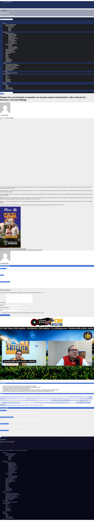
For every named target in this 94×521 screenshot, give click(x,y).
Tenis (7, 54)
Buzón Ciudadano (9, 88)
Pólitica (4, 62)
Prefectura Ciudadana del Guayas (59, 402)
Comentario (3, 302)
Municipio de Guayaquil (11, 66)
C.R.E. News (4, 13)
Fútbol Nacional (9, 44)
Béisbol (7, 55)
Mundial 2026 (83, 400)
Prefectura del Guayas (72, 402)
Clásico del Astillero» (13, 46)
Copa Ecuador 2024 (12, 48)
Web (1, 310)
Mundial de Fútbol (12, 35)
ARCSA (25, 396)
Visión (7, 86)
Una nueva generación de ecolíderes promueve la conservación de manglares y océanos (22, 387)
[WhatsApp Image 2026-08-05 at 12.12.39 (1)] (10, 247)
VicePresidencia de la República (12, 65)
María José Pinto (10, 400)
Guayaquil (10, 27)
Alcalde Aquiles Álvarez (6, 396)
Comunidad (5, 71)
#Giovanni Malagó (10, 117)
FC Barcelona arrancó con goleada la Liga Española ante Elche (16, 388)
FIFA (87, 396)
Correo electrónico (4, 307)
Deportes (5, 32)
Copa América (11, 41)
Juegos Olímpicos (9, 50)
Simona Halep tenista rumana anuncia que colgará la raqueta (13, 248)
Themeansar (24, 450)
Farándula (8, 80)
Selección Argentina (33, 405)
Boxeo (7, 56)
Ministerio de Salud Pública (61, 400)
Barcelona (37, 396)
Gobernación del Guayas (11, 398)
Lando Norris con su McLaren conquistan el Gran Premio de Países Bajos (17, 284)
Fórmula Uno (8, 59)
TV (3, 90)
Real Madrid (8, 405)
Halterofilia (8, 61)
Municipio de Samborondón (12, 67)
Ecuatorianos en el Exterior (11, 72)
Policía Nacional (31, 402)
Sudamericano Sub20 (13, 38)
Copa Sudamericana (12, 43)
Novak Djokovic (25, 402)
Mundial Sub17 (11, 39)
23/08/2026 (2, 416)
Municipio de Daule (10, 69)
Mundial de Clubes (12, 34)
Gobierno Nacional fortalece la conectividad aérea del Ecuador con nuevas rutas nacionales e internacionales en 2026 (28, 391)
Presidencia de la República (11, 64)
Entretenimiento (6, 74)
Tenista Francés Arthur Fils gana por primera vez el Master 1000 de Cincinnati (18, 271)
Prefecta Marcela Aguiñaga (41, 402)
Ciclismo (7, 58)
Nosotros (5, 83)
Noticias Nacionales (10, 25)
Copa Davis (47, 396)
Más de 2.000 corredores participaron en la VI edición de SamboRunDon (17, 278)
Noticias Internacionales (11, 24)
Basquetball (8, 53)
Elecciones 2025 (9, 70)
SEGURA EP (27, 405)
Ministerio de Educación (31, 400)
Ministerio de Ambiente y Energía (19, 400)
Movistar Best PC (75, 400)
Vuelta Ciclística (9, 60)
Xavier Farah (5, 115)
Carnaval (7, 76)
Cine (7, 77)
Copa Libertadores (12, 40)
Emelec (84, 396)
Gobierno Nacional (30, 398)
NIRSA (21, 402)
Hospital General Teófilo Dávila (40, 398)
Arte (6, 75)
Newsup (18, 450)
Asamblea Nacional (31, 396)
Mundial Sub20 (11, 37)
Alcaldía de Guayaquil (18, 396)
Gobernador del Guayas (21, 398)
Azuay (9, 30)
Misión (7, 85)
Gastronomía (8, 81)
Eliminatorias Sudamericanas (75, 396)
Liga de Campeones (67, 398)
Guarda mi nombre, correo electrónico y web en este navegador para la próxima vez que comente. (23, 312)
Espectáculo (8, 79)
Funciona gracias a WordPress (6, 450)
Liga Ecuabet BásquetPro (81, 398)
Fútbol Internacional (10, 33)
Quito (9, 28)
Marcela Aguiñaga (4, 400)
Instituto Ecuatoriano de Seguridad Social (55, 398)
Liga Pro (10, 45)
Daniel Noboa (66, 396)
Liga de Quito (74, 398)
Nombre (2, 305)
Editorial (4, 82)
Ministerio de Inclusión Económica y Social (44, 400)
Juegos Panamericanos (10, 49)
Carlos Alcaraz (42, 396)
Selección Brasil (40, 405)
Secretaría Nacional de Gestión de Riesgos (17, 405)
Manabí (10, 29)
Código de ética (9, 87)
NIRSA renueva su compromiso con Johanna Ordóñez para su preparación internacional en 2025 (21, 250)
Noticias (4, 23)
